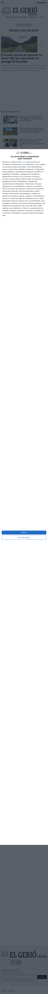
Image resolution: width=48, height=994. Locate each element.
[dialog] (24, 497)
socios (24, 162)
